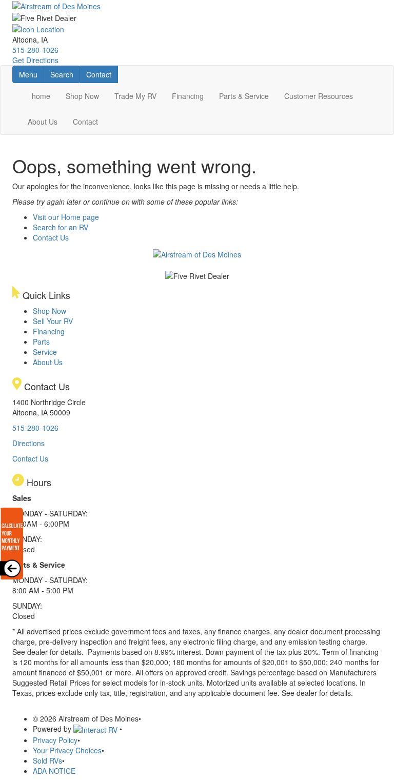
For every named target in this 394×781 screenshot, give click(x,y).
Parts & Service (244, 96)
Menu (31, 74)
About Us (42, 121)
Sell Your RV (53, 321)
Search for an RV (60, 227)
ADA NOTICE (54, 771)
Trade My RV (135, 96)
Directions (28, 443)
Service (45, 352)
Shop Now (82, 96)
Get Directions (35, 60)
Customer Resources (318, 96)
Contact (102, 74)
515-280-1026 (35, 50)
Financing (188, 96)
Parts (41, 341)
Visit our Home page (66, 217)
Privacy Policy (55, 740)
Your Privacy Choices (67, 750)
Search (65, 74)
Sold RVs (47, 760)
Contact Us (51, 237)
